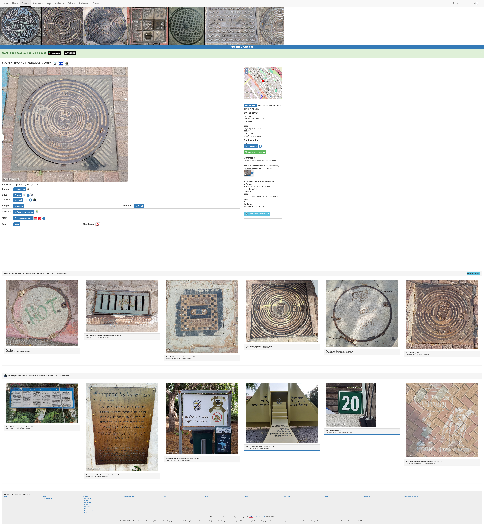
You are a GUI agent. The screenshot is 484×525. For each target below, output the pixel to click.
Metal (140, 206)
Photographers (88, 511)
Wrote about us (49, 499)
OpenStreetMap (269, 97)
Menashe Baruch (24, 218)
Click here (251, 105)
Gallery (71, 3)
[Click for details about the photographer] (260, 146)
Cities (86, 509)
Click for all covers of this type (258, 213)
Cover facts (88, 499)
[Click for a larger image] (121, 124)
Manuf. (86, 505)
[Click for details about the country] (30, 199)
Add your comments (256, 152)
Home (5, 3)
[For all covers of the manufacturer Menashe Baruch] (37, 218)
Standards (37, 3)
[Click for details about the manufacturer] (43, 218)
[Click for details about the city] (28, 194)
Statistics (59, 3)
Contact (96, 3)
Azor (19, 195)
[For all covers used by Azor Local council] (36, 211)
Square (20, 206)
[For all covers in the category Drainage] (67, 63)
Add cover (84, 3)
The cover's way (129, 497)
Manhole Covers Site (242, 46)
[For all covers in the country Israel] (61, 63)
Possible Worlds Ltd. (259, 517)
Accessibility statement (411, 497)
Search (457, 3)
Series (86, 513)
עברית (472, 3)
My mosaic (87, 503)
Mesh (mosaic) (474, 273)
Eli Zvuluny (252, 146)
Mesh (86, 501)
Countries (87, 507)
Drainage (21, 189)
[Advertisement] (242, 247)
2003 (17, 224)
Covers (25, 3)
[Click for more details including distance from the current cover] (252, 172)
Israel (19, 199)
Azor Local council (25, 212)
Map (48, 3)
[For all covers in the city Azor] (55, 63)
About (15, 3)
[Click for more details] (42, 313)
